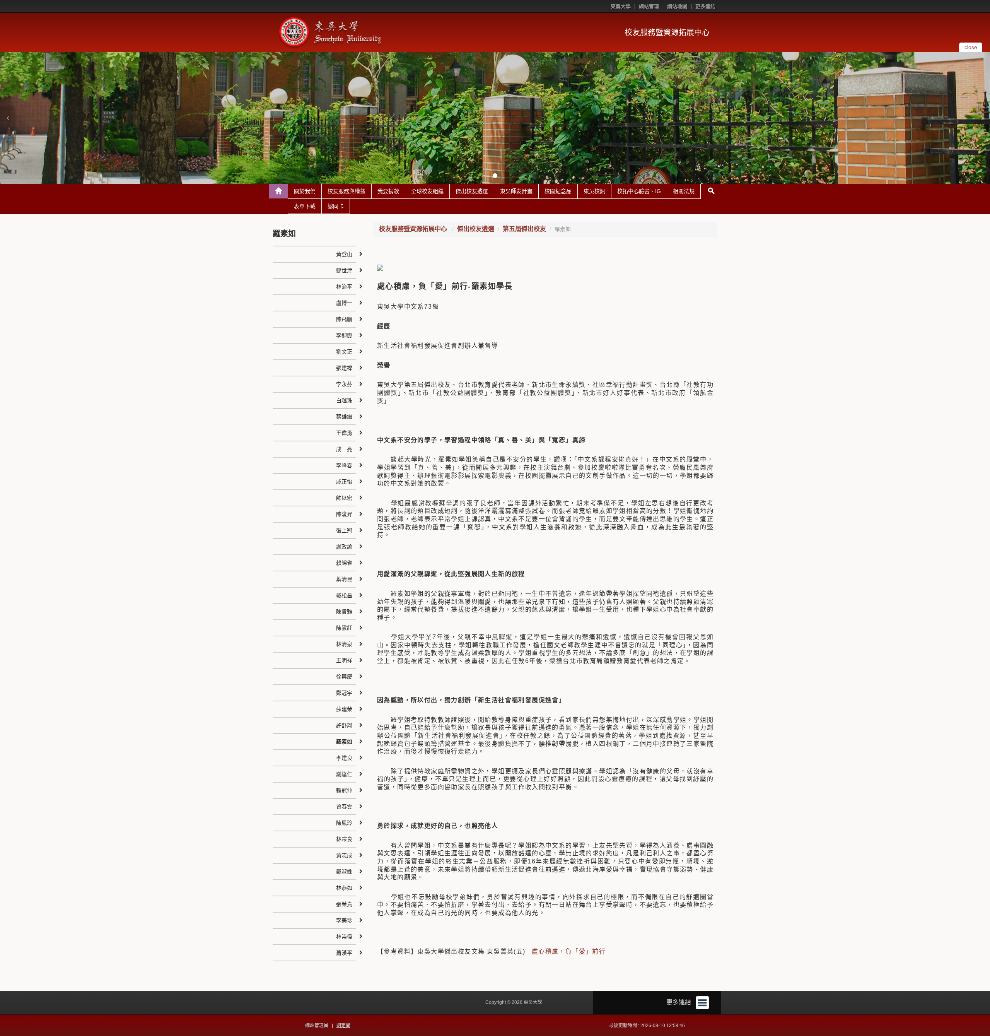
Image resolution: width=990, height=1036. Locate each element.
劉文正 (344, 352)
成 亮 (344, 449)
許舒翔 (344, 725)
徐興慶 (344, 677)
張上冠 (344, 530)
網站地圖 (677, 6)
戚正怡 (344, 482)
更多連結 (705, 6)
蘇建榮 (344, 709)
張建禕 (344, 368)
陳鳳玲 (344, 823)
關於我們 (305, 191)
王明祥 (344, 660)
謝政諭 (344, 547)
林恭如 (344, 888)
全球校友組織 (427, 191)
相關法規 (684, 191)
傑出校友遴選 (472, 191)
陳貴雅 (344, 612)
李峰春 (344, 465)
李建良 (344, 758)
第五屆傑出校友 (524, 229)
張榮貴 (344, 904)
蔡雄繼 (344, 417)
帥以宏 (344, 498)
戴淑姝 (344, 871)
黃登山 (344, 254)
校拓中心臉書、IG (639, 191)
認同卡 (336, 206)
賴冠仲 (344, 790)
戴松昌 (344, 595)
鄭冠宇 (344, 693)
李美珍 (344, 920)
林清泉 (344, 644)
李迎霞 (344, 335)
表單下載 (305, 206)
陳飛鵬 (344, 319)
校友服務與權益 (346, 191)
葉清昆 (344, 579)
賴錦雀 (344, 563)
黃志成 (344, 855)
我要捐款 (388, 191)
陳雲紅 (344, 628)
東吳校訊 (594, 191)
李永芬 (344, 384)
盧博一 (344, 303)
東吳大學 (621, 6)
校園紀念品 (558, 191)
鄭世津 (344, 270)
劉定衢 (343, 1025)
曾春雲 (344, 806)
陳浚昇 (344, 514)
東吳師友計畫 (516, 191)
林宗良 (344, 839)
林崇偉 (344, 936)
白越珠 (344, 400)
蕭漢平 (344, 953)
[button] (7, 118)
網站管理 (649, 6)
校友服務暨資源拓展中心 (667, 32)
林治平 (344, 287)
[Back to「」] (278, 191)
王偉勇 (344, 433)
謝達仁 (344, 774)
